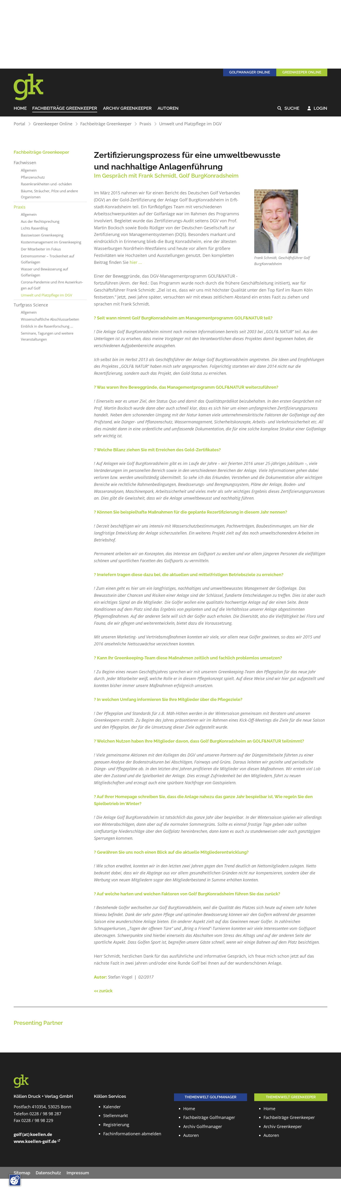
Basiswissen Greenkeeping (42, 235)
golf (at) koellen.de (33, 1134)
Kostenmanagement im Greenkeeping (51, 242)
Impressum (78, 1172)
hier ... (136, 262)
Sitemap (22, 1172)
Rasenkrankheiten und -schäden (46, 183)
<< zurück (103, 990)
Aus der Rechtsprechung (40, 221)
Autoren (168, 108)
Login (317, 108)
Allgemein (29, 170)
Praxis (145, 123)
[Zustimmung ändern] (14, 1180)
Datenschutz (48, 1172)
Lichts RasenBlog (34, 228)
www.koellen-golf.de (35, 1141)
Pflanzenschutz (33, 177)
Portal (19, 123)
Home (20, 108)
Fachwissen (25, 162)
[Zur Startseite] (34, 87)
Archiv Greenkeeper (127, 108)
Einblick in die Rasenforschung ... (47, 326)
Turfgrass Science (31, 305)
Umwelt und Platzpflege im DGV (190, 123)
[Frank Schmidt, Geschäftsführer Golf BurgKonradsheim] (276, 221)
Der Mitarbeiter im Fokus (41, 249)
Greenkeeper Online (52, 123)
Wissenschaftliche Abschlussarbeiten (50, 319)
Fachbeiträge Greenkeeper (64, 108)
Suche (288, 108)
